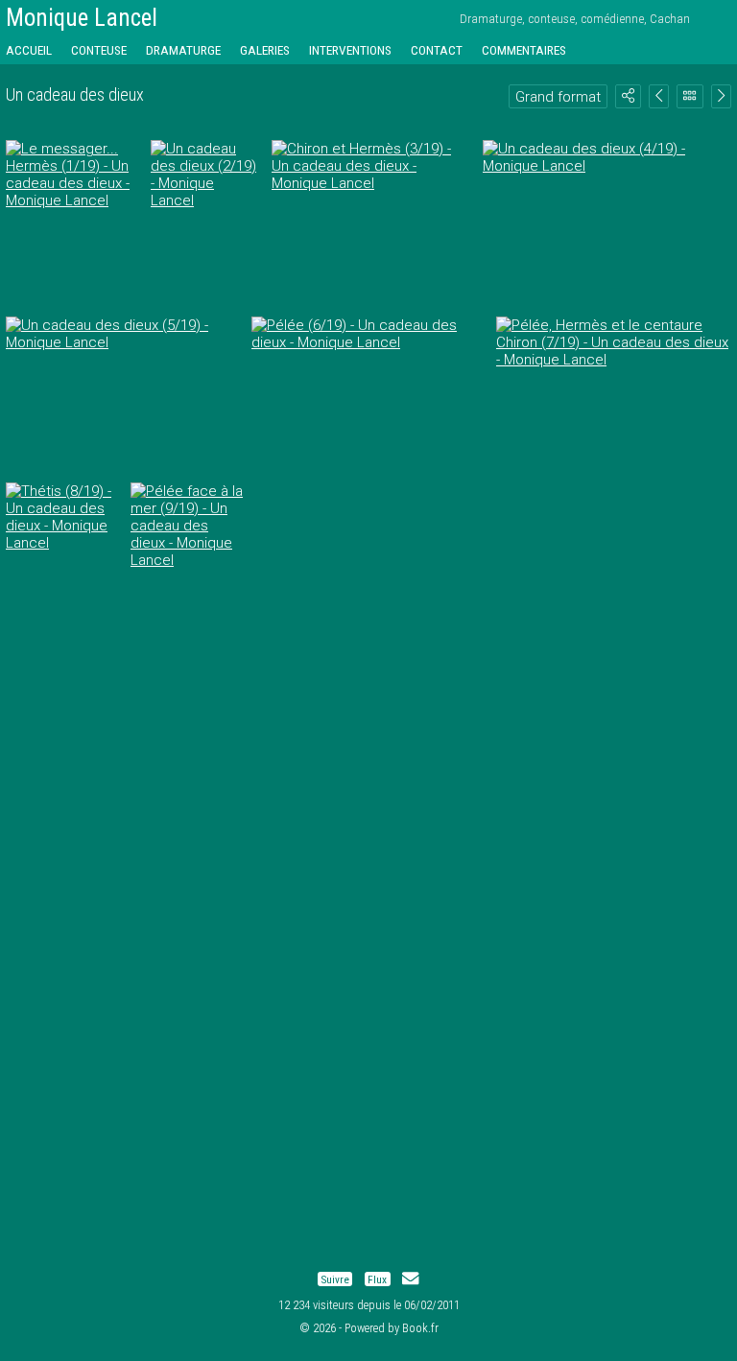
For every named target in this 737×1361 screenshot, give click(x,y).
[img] (628, 95)
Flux (377, 1279)
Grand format (558, 97)
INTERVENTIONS (350, 50)
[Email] (410, 1279)
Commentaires (524, 50)
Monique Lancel (81, 18)
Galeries (265, 50)
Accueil (29, 50)
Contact (437, 50)
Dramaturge (183, 50)
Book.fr (420, 1328)
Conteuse (99, 50)
